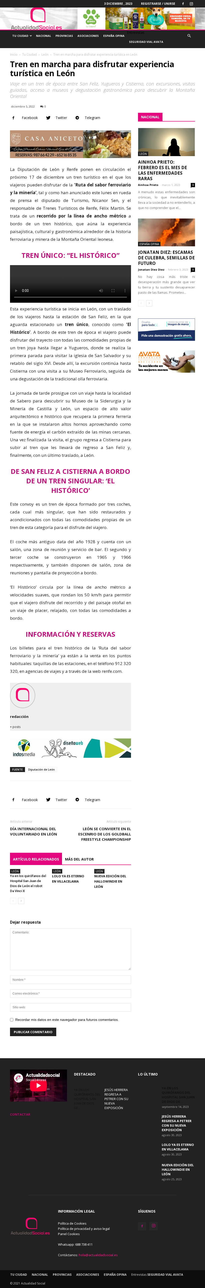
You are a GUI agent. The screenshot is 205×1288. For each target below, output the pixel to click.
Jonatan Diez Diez (151, 269)
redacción (19, 716)
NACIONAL (150, 117)
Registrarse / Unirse (158, 4)
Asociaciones (88, 36)
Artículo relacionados (36, 859)
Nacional (43, 36)
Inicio (14, 54)
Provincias (64, 36)
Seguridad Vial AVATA (146, 42)
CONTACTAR (20, 1114)
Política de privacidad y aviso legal (84, 1228)
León (45, 54)
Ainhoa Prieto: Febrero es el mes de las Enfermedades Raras (162, 170)
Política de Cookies (72, 1223)
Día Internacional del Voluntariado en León (33, 831)
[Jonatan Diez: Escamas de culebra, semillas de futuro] (166, 233)
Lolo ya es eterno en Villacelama (178, 1146)
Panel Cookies (69, 1234)
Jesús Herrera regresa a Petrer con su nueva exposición (116, 1099)
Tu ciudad (20, 36)
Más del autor (79, 859)
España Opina (113, 36)
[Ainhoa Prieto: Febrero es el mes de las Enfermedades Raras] (166, 142)
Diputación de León (41, 769)
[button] (189, 36)
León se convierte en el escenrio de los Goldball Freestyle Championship (104, 834)
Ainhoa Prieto (148, 185)
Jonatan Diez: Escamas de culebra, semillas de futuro (166, 257)
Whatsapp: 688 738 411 (75, 1244)
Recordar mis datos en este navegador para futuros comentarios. (67, 1020)
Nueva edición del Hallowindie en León (110, 881)
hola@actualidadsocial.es (98, 1255)
